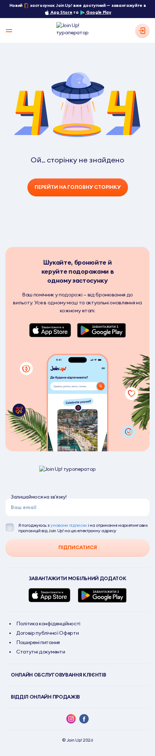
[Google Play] (101, 330)
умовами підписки (68, 525)
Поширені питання (38, 642)
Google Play (98, 12)
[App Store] (50, 330)
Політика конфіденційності (48, 623)
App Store (61, 12)
